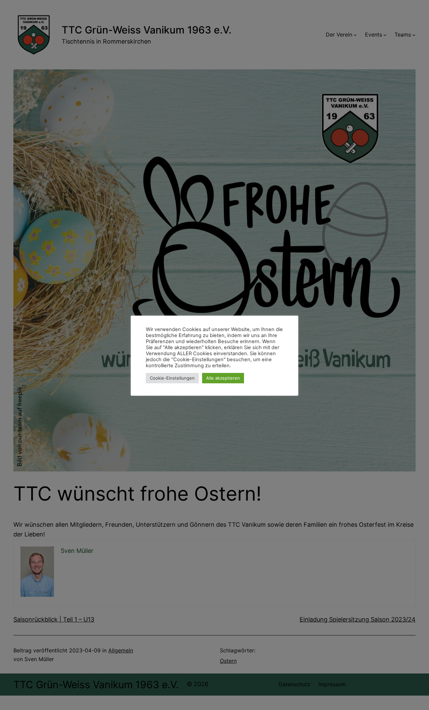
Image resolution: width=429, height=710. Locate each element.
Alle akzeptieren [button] (223, 378)
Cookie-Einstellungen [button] (172, 378)
